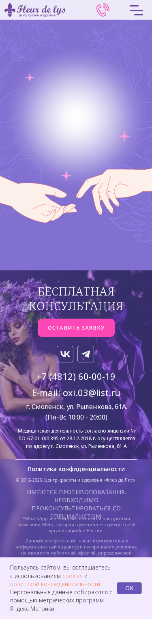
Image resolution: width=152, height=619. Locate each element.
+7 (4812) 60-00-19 (76, 376)
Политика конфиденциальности (76, 469)
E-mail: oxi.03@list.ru (76, 392)
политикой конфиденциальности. (55, 584)
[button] (76, 328)
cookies (73, 576)
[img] (103, 10)
